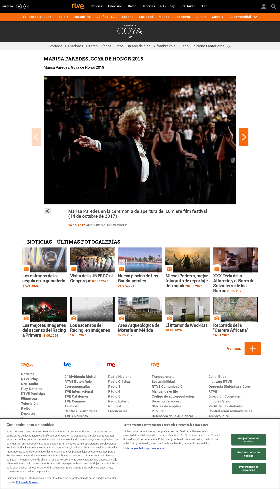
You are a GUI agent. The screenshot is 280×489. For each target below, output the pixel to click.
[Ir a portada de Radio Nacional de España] (128, 365)
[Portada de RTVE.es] (77, 6)
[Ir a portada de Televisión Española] (84, 365)
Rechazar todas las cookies (248, 454)
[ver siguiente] (243, 137)
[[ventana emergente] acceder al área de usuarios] (263, 6)
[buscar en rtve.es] (273, 6)
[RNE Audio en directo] (26, 6)
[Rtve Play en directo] (19, 6)
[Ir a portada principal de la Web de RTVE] (41, 364)
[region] (140, 453)
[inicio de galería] (36, 137)
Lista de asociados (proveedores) (143, 448)
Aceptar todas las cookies (248, 439)
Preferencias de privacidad (248, 468)
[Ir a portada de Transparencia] (205, 365)
